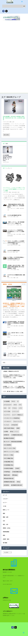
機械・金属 (12, 121)
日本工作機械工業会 (8, 458)
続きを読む (6, 134)
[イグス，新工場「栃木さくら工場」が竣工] (5, 333)
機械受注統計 (7, 475)
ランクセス (6, 425)
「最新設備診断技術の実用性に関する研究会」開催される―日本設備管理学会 (15, 206)
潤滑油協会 (14, 475)
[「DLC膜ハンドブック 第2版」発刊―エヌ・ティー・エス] (5, 354)
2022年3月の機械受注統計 (13, 250)
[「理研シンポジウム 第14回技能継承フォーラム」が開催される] (5, 223)
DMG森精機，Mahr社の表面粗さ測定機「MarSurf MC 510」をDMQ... (7, 157)
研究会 (18, 481)
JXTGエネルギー (8, 404)
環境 (19, 245)
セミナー (18, 345)
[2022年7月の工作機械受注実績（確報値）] (5, 275)
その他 (4, 506)
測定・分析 (16, 234)
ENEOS (13, 401)
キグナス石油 (7, 411)
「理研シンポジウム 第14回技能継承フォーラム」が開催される (15, 222)
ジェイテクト (7, 414)
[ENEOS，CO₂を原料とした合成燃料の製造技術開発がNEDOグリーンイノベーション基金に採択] (5, 242)
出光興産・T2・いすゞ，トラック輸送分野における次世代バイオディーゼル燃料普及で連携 (14, 387)
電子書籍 (5, 542)
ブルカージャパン (17, 421)
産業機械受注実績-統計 (9, 481)
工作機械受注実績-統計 (16, 435)
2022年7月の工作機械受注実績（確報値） (16, 275)
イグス (20, 408)
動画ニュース (6, 509)
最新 (10, 308)
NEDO (15, 404)
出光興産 (6, 431)
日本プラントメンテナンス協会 (11, 451)
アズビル (14, 408)
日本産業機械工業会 (8, 465)
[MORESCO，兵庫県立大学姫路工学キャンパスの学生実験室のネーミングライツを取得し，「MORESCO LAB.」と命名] (14, 293)
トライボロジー (7, 421)
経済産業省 (6, 485)
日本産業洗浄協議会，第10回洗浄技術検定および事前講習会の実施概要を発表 (15, 323)
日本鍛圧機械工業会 (17, 471)
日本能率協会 (7, 471)
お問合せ (5, 597)
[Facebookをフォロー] (3, 11)
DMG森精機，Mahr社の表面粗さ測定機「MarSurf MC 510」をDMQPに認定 (14, 118)
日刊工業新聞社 (7, 445)
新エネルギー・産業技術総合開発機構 (13, 441)
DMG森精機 (6, 401)
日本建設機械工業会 (8, 461)
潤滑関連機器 (10, 235)
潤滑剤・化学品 (22, 234)
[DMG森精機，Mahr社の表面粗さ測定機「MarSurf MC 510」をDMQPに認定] (14, 106)
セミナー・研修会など (17, 414)
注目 (4, 520)
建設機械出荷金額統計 (9, 438)
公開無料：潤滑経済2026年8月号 (11, 371)
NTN (20, 404)
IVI (17, 401)
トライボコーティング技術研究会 (11, 418)
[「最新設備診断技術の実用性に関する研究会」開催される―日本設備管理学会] (5, 205)
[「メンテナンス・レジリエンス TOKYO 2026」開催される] (5, 343)
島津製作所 (6, 435)
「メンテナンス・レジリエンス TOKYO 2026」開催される (14, 343)
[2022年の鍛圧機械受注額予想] (5, 216)
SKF (9, 408)
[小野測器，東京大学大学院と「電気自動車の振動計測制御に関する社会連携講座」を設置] (5, 266)
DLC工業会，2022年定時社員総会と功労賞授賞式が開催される (15, 258)
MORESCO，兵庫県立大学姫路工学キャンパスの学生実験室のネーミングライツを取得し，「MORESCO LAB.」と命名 (14, 304)
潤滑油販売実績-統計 (9, 478)
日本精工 (17, 468)
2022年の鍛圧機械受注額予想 (14, 215)
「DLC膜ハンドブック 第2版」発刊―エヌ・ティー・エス (16, 354)
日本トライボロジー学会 (9, 448)
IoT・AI (15, 208)
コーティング (15, 411)
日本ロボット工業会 (8, 455)
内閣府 (18, 428)
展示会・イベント (14, 431)
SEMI (5, 408)
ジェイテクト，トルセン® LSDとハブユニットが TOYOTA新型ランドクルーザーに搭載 (14, 189)
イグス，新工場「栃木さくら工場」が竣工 (15, 333)
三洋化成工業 (14, 425)
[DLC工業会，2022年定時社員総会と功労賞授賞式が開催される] (5, 258)
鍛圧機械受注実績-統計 (16, 485)
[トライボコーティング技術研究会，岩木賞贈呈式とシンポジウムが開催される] (5, 231)
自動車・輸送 (16, 192)
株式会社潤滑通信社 (9, 570)
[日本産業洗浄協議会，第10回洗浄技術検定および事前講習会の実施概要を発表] (5, 322)
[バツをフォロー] (6, 11)
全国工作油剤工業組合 (9, 428)
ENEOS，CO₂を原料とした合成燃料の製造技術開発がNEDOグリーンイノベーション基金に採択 (16, 242)
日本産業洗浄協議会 (8, 468)
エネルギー (16, 245)
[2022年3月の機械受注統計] (5, 251)
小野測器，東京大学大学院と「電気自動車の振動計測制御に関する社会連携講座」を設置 (15, 267)
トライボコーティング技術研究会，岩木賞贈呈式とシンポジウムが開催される (15, 231)
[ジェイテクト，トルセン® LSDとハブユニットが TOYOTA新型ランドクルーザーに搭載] (14, 177)
